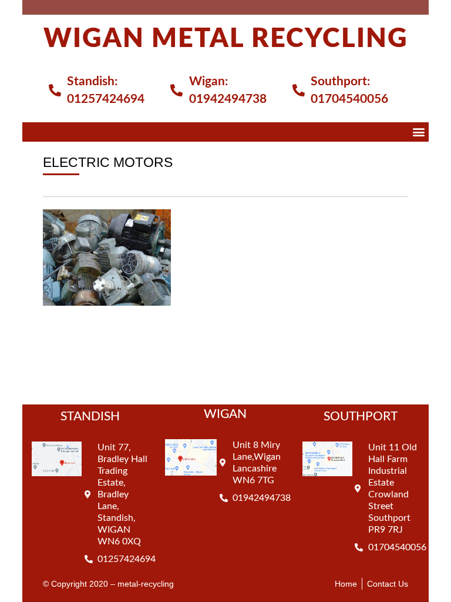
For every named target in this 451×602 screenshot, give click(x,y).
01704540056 (349, 99)
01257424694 (105, 99)
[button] (419, 132)
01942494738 (228, 99)
